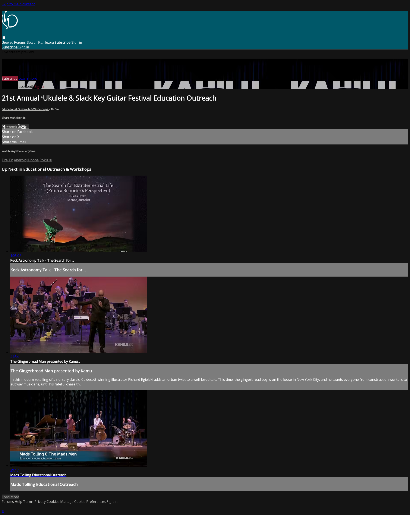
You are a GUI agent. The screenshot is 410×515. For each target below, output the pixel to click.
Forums (20, 42)
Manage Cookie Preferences (83, 501)
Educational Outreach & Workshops (25, 109)
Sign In (23, 47)
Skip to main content (18, 4)
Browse (8, 42)
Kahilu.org (46, 42)
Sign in (76, 42)
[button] (4, 37)
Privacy (40, 501)
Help (19, 501)
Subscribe (10, 78)
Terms (28, 501)
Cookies (53, 501)
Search (32, 42)
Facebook (10, 126)
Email (25, 126)
